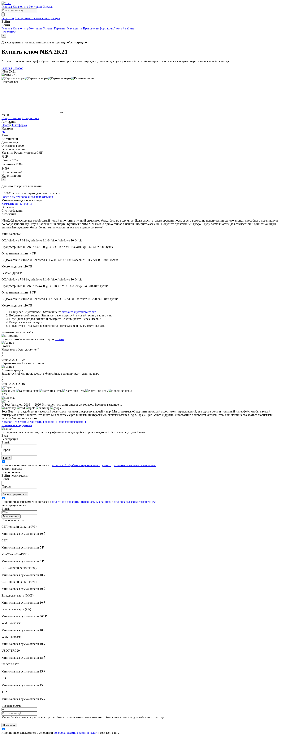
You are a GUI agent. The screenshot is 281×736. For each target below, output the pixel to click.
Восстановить (11, 516)
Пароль (6, 450)
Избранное (9, 31)
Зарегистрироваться (15, 494)
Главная (7, 6)
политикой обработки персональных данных (81, 465)
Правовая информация (45, 18)
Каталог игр (20, 6)
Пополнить (9, 725)
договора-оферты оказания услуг (75, 732)
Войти (59, 339)
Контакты (35, 6)
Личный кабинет (124, 28)
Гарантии (8, 18)
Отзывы (48, 6)
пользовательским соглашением (135, 465)
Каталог (18, 68)
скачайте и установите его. (79, 312)
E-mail (6, 442)
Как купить (22, 18)
